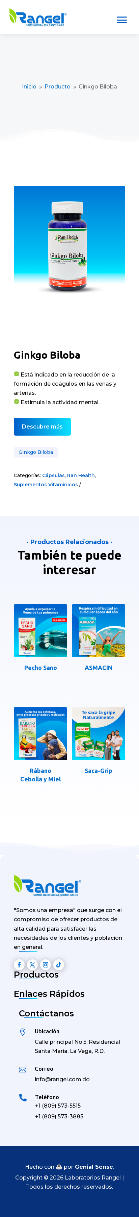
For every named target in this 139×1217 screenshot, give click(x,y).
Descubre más (42, 426)
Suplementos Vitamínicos (46, 485)
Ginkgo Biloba (36, 452)
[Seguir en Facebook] (19, 964)
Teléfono (47, 1097)
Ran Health (81, 475)
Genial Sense (94, 1167)
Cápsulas (53, 475)
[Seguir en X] (32, 964)
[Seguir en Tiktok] (58, 964)
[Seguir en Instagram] (45, 964)
